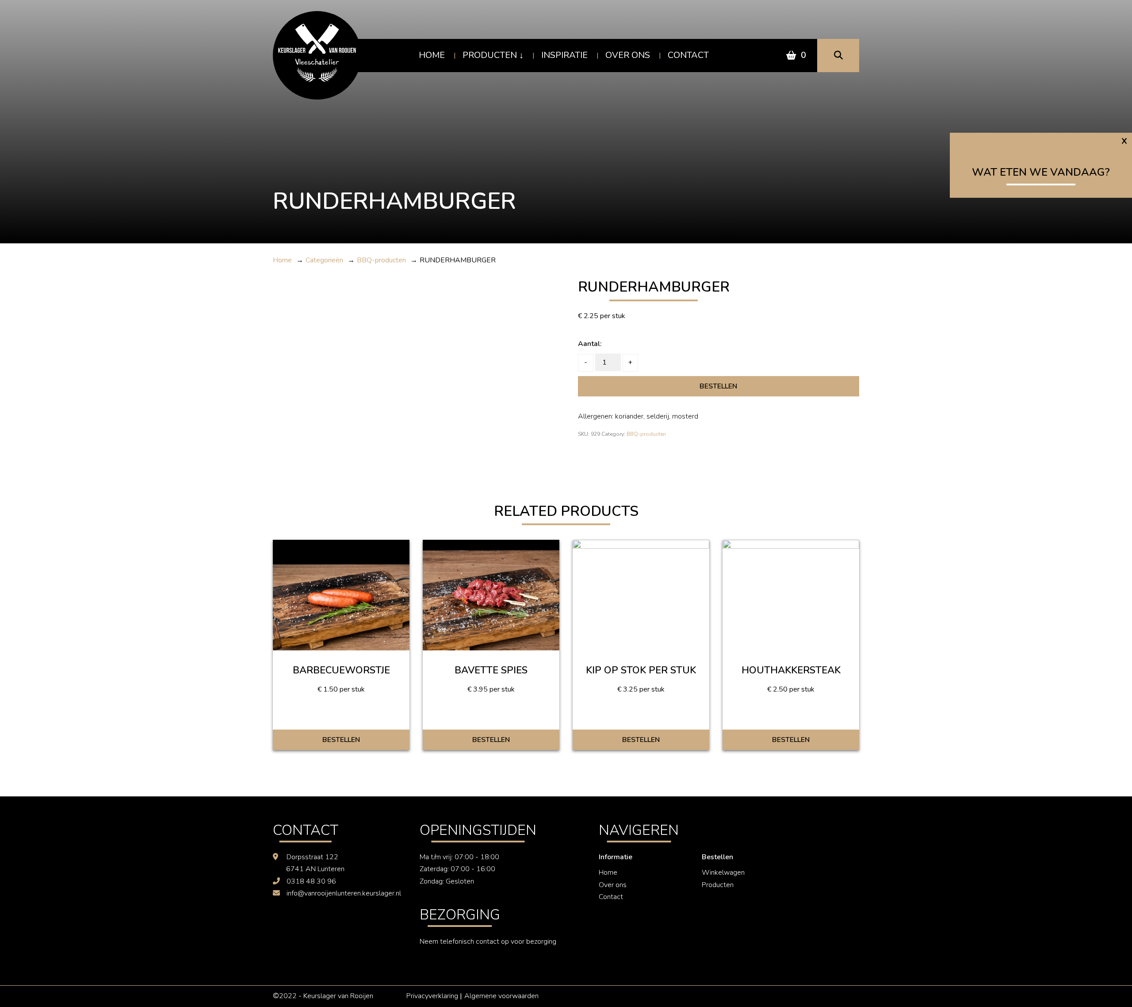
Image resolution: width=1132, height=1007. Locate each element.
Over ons (627, 55)
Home (432, 55)
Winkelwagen (723, 872)
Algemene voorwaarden (501, 996)
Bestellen (718, 386)
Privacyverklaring (432, 996)
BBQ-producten (646, 434)
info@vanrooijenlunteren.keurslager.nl (344, 893)
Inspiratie (564, 55)
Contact (688, 55)
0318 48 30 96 (311, 881)
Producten (490, 55)
